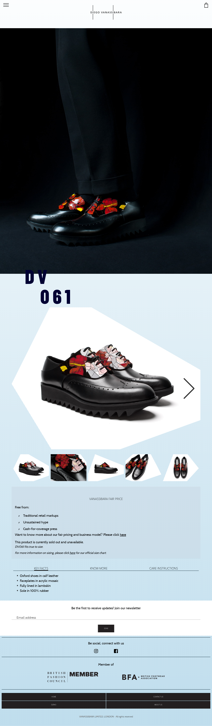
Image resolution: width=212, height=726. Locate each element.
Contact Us (158, 697)
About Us (158, 705)
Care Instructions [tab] (163, 568)
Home (54, 697)
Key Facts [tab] (41, 568)
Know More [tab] (98, 568)
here (123, 535)
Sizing (53, 705)
